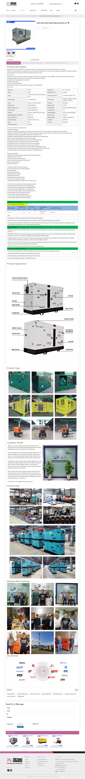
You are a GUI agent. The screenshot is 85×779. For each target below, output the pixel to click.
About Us (27, 761)
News (26, 765)
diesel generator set (58, 694)
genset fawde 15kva (35, 694)
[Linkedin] (78, 3)
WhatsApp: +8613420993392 (37, 3)
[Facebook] (75, 3)
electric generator (11, 696)
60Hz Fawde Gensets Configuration (55, 63)
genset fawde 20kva (46, 694)
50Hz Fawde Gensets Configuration (32, 63)
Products (27, 763)
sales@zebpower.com (62, 765)
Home (26, 759)
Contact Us (27, 767)
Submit (20, 726)
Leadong (57, 776)
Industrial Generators (43, 761)
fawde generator (11, 694)
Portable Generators (42, 759)
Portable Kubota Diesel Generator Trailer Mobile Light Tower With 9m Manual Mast (28, 747)
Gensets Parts (41, 765)
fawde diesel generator (22, 694)
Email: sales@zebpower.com (55, 3)
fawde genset (21, 696)
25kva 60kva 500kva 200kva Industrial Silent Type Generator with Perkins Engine (42, 747)
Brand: (32, 59)
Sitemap (48, 776)
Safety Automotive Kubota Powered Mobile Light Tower (57, 747)
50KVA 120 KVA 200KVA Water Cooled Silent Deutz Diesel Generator (13, 747)
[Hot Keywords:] (72, 10)
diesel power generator (70, 694)
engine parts (40, 763)
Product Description (13, 63)
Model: (8, 59)
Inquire (44, 28)
